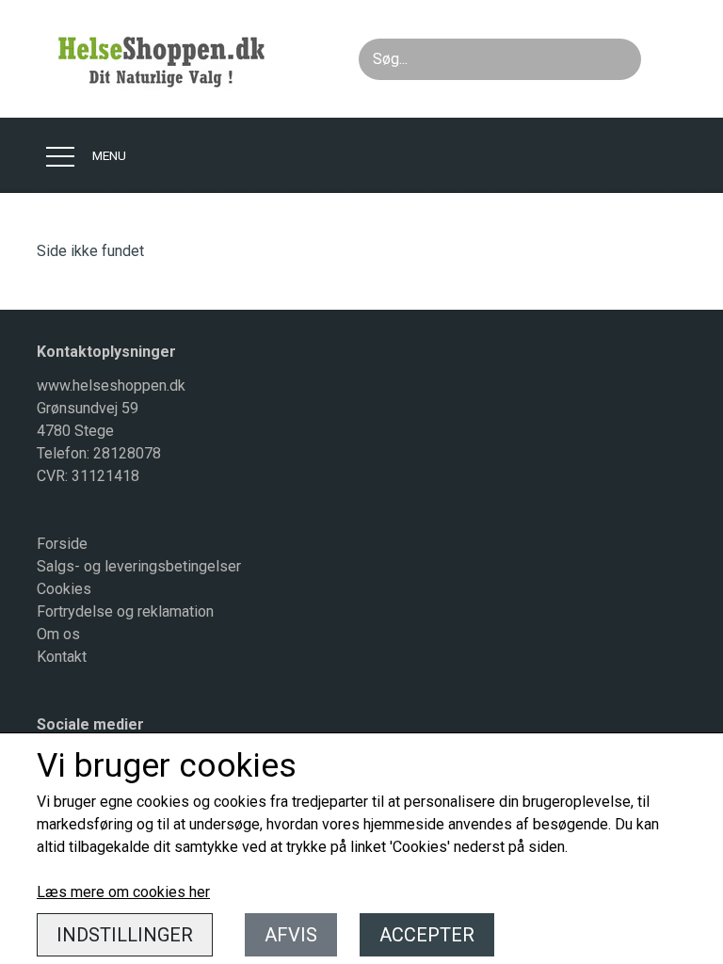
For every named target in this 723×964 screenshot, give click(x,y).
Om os (58, 634)
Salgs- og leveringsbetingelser (139, 566)
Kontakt (62, 657)
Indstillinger (124, 935)
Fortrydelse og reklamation (125, 611)
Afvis (291, 935)
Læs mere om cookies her (123, 892)
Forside (62, 544)
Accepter (426, 935)
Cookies (64, 589)
